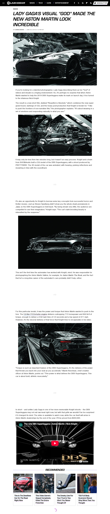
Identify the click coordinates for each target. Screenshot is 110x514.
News (32, 3)
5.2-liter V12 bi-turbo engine (35, 314)
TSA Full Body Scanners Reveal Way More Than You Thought (86, 499)
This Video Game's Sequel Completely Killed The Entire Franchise (43, 499)
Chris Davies (19, 29)
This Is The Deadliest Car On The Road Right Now (22, 497)
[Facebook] (74, 3)
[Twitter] (78, 3)
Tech (41, 3)
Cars (49, 3)
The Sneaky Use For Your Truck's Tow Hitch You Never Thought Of (65, 499)
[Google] (82, 3)
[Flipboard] (86, 3)
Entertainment (62, 3)
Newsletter (102, 3)
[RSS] (90, 3)
